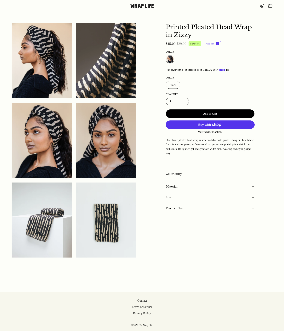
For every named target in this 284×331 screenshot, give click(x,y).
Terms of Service (142, 307)
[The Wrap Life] (142, 6)
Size (169, 197)
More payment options (210, 132)
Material (172, 186)
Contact (142, 300)
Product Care (175, 208)
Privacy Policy (142, 313)
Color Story (174, 174)
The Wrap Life (145, 325)
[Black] (170, 59)
